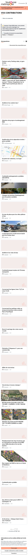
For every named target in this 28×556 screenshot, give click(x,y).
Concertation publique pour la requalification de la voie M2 (14, 7)
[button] (24, 41)
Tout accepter (14, 548)
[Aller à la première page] (10, 3)
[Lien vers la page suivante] (16, 529)
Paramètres (14, 553)
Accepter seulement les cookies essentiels (14, 550)
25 (18, 531)
